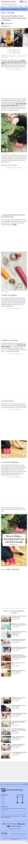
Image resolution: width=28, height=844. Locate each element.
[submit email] (25, 812)
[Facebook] (17, 800)
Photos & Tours (4, 6)
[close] (27, 842)
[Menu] (2, 1)
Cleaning (3, 12)
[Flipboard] (22, 802)
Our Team (3, 796)
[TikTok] (22, 797)
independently (5, 55)
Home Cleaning (10, 12)
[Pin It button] (5, 44)
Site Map (3, 803)
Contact (2, 801)
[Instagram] (17, 797)
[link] (19, 616)
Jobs (19, 833)
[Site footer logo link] (14, 790)
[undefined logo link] (10, 1)
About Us (3, 799)
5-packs (14, 224)
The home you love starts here (14, 784)
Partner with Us (24, 833)
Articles (15, 6)
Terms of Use (14, 838)
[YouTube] (17, 802)
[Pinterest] (22, 800)
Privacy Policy (7, 817)
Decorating (10, 6)
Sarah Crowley (6, 153)
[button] (25, 44)
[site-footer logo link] (4, 833)
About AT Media (14, 833)
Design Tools (20, 6)
